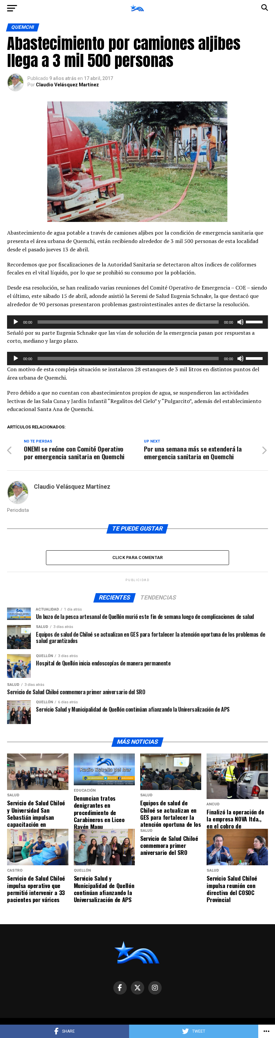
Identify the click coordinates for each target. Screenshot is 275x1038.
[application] (137, 322)
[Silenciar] (240, 322)
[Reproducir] (15, 322)
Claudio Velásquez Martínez (67, 84)
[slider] (255, 321)
